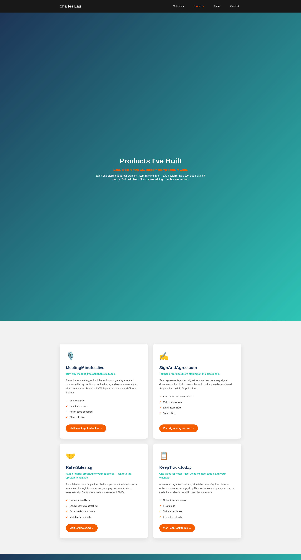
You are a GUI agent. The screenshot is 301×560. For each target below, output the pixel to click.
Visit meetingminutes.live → (86, 428)
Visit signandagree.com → (178, 428)
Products (199, 6)
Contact (234, 6)
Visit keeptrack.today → (177, 528)
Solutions (178, 6)
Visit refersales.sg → (82, 528)
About (217, 6)
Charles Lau (70, 6)
